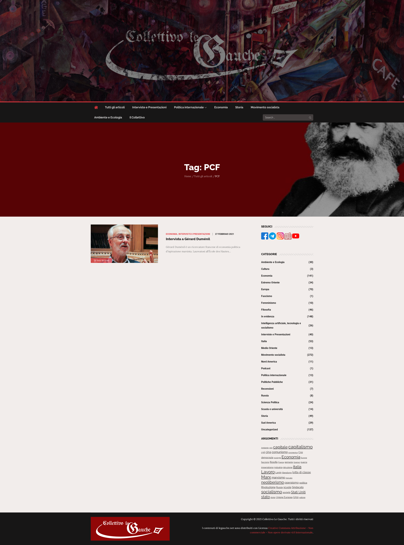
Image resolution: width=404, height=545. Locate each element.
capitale (280, 447)
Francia (281, 462)
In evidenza (267, 316)
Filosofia (266, 309)
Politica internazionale (189, 107)
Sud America (268, 422)
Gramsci (297, 462)
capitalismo (300, 446)
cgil (263, 452)
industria (278, 467)
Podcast (265, 368)
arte (271, 448)
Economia (221, 107)
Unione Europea (284, 497)
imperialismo (267, 467)
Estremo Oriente (270, 282)
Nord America (269, 361)
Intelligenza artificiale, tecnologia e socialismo (281, 325)
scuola (287, 487)
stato (265, 496)
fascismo (265, 462)
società (286, 492)
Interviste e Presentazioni (149, 107)
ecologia (277, 458)
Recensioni (267, 388)
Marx (266, 477)
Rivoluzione (268, 487)
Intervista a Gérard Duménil (188, 239)
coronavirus (293, 452)
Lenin (278, 472)
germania (289, 462)
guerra (304, 462)
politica (303, 482)
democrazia (267, 457)
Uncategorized (269, 429)
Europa (265, 289)
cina (268, 452)
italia (297, 466)
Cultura (265, 268)
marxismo (278, 477)
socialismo (271, 491)
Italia (264, 341)
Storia (239, 107)
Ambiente (265, 448)
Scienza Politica (270, 402)
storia (272, 497)
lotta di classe (301, 472)
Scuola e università (272, 409)
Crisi (300, 452)
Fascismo (266, 296)
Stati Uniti (298, 492)
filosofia (274, 462)
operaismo (292, 482)
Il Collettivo (137, 117)
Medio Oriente (269, 348)
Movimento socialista (265, 107)
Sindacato (298, 487)
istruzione (287, 467)
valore (302, 497)
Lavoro (268, 471)
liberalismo (287, 472)
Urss (296, 497)
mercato (289, 478)
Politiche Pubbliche (272, 381)
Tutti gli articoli (115, 107)
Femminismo (268, 302)
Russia (265, 395)
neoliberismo (272, 482)
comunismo (280, 452)
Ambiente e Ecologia (108, 117)
